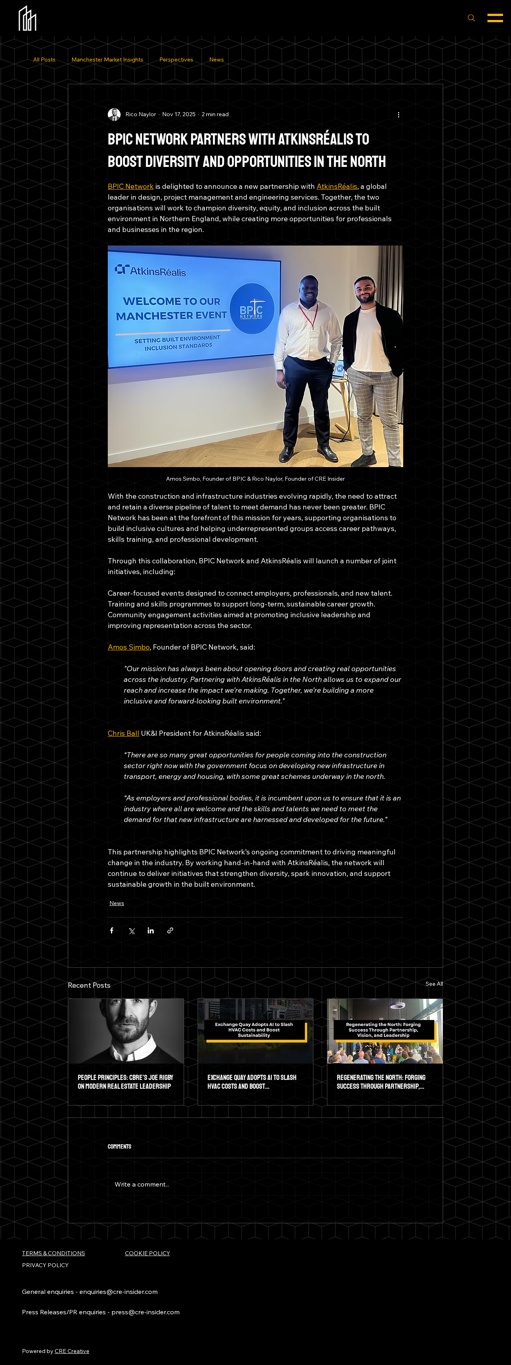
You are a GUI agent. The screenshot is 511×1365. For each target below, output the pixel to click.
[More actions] (398, 114)
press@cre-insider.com (145, 1312)
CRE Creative (72, 1351)
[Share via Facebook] (111, 930)
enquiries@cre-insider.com (118, 1292)
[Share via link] (170, 930)
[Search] (471, 18)
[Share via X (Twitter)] (131, 930)
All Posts (44, 59)
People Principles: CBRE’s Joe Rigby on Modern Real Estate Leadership (125, 1082)
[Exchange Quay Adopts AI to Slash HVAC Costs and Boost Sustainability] (255, 1031)
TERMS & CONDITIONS (53, 1253)
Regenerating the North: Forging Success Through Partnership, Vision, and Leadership (381, 1082)
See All (434, 983)
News (216, 59)
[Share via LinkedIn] (150, 930)
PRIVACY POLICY (45, 1265)
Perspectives (176, 59)
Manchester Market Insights (107, 59)
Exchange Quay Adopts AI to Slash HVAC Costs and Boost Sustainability (252, 1082)
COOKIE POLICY (147, 1253)
